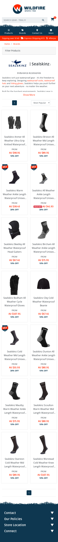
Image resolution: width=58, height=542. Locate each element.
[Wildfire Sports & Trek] (29, 9)
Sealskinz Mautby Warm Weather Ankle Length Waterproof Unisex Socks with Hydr (14, 409)
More (51, 33)
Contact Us (37, 33)
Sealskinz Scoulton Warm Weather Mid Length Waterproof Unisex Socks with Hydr (43, 409)
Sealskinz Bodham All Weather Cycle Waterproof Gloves (14, 301)
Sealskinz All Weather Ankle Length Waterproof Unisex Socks (43, 194)
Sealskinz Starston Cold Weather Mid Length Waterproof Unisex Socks (14, 463)
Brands (22, 33)
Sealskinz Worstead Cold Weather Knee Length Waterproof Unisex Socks (43, 463)
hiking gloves (17, 83)
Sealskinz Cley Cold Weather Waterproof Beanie (44, 301)
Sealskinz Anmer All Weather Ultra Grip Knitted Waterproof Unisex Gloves (14, 141)
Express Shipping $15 (32, 38)
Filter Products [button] (12, 50)
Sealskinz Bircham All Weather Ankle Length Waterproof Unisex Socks (43, 248)
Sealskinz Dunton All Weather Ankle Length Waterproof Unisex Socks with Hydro (43, 355)
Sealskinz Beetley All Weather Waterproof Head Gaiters (15, 248)
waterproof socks (35, 80)
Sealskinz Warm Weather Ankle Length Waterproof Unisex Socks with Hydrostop (14, 194)
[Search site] (43, 20)
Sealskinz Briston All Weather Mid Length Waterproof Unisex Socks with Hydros (43, 141)
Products (9, 33)
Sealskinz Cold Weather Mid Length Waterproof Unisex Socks (14, 355)
